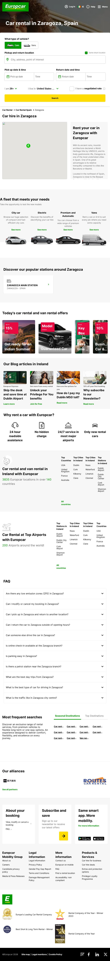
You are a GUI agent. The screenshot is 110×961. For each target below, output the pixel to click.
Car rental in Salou (84, 726)
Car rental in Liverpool (97, 732)
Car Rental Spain (24, 110)
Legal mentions (39, 954)
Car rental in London (84, 732)
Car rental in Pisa (59, 726)
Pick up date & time (15, 69)
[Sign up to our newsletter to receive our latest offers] (63, 836)
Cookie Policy (55, 954)
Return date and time (68, 69)
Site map (25, 954)
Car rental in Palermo (71, 732)
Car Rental (7, 110)
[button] (28, 146)
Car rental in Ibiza (59, 732)
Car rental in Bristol (71, 738)
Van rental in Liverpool (84, 738)
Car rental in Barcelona (71, 726)
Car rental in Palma (97, 726)
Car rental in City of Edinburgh (59, 738)
